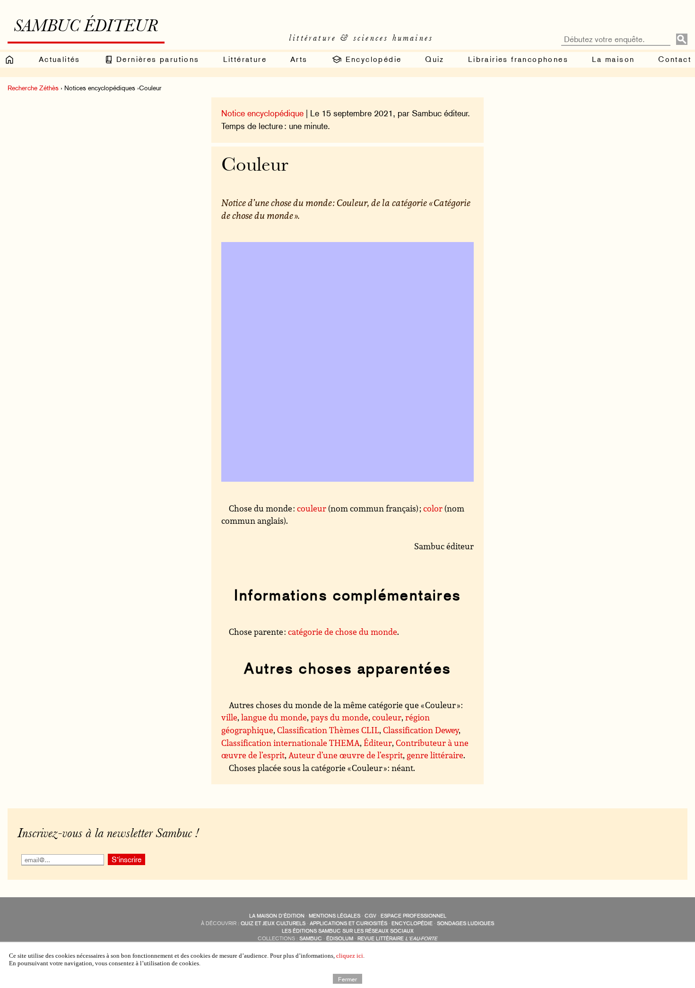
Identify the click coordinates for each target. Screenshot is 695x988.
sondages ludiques (465, 923)
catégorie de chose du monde (342, 631)
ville (229, 717)
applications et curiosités (348, 923)
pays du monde (339, 717)
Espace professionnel (413, 916)
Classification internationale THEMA (290, 742)
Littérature (245, 59)
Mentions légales (334, 916)
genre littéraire (435, 755)
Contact (674, 59)
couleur (311, 508)
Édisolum (339, 939)
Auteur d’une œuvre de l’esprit (345, 755)
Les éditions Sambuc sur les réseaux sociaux (348, 931)
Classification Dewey (421, 730)
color (433, 508)
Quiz (434, 59)
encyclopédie (412, 923)
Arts (299, 59)
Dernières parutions (156, 59)
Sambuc (310, 939)
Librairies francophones (518, 59)
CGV (370, 916)
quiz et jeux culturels (273, 923)
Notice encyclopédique (262, 113)
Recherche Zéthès (33, 88)
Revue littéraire (397, 939)
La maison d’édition (276, 916)
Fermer (347, 978)
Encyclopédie (371, 59)
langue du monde (274, 717)
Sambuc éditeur (86, 27)
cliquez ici (349, 955)
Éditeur (378, 742)
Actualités (59, 59)
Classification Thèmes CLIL (328, 730)
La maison (613, 59)
